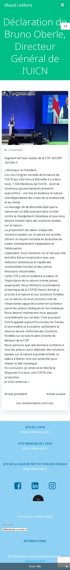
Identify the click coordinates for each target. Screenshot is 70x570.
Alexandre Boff (35, 561)
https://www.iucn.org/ (35, 432)
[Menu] (62, 5)
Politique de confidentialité (35, 516)
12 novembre (15, 150)
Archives (7, 525)
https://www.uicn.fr (35, 448)
